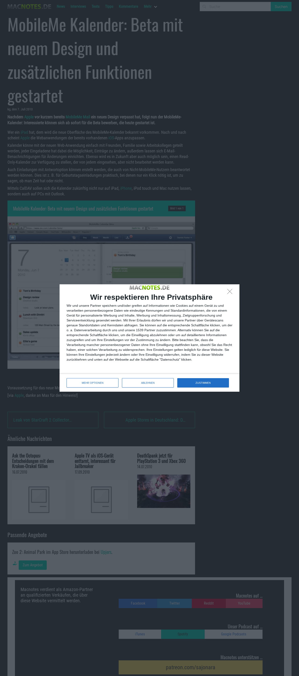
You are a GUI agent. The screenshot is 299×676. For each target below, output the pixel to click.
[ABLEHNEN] (231, 292)
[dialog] (149, 338)
